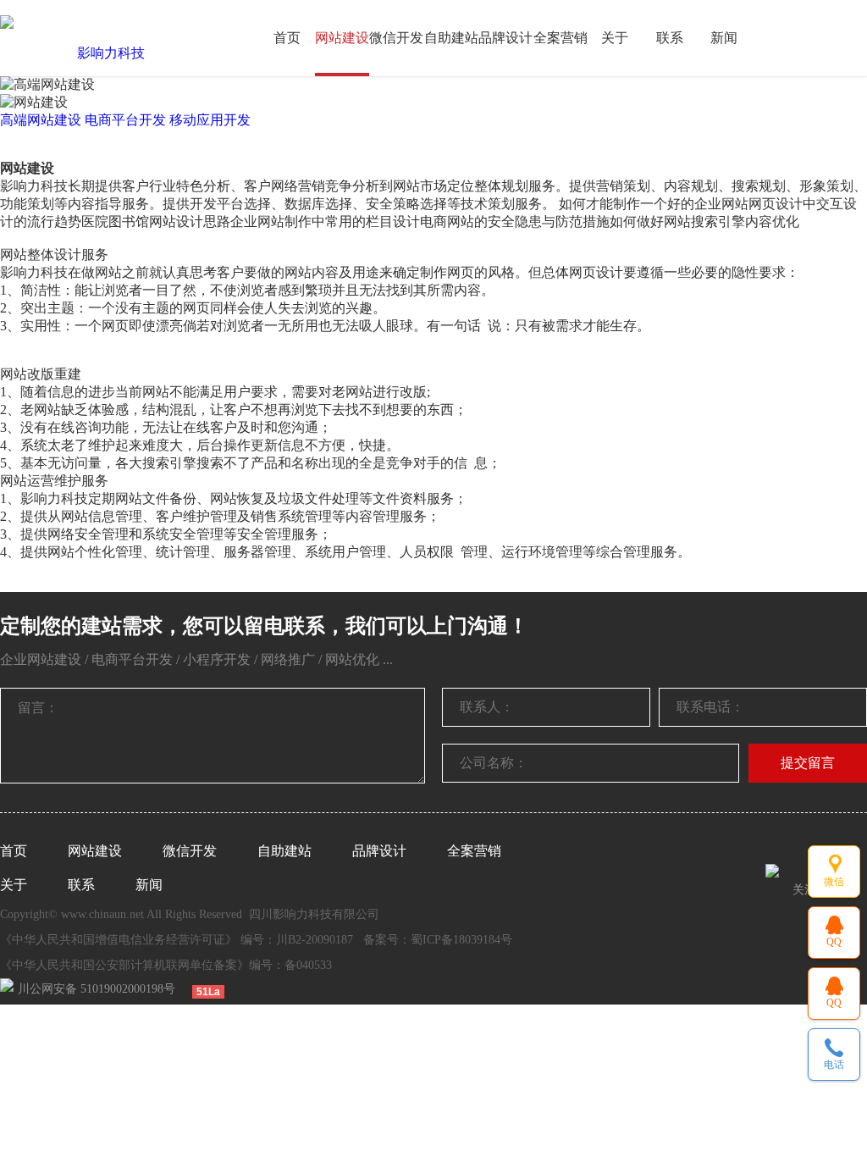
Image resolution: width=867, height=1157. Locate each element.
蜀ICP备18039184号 (461, 939)
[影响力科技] (104, 53)
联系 (669, 37)
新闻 (723, 37)
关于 (614, 37)
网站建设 (342, 37)
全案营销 (560, 37)
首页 (287, 37)
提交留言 (808, 763)
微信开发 (396, 37)
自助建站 (451, 37)
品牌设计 (505, 37)
